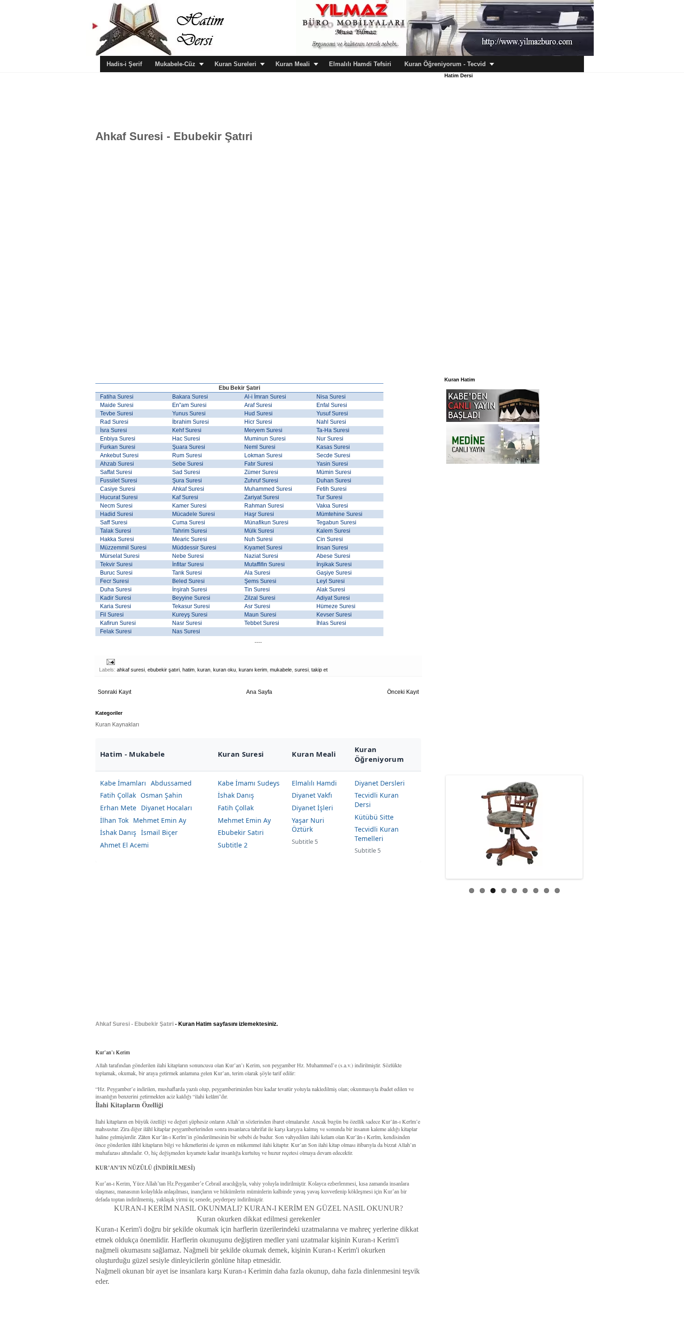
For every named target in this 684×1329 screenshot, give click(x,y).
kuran (203, 669)
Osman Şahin (161, 795)
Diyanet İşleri (312, 807)
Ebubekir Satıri (241, 832)
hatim (188, 669)
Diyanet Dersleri (380, 783)
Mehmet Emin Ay (159, 820)
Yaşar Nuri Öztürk (308, 825)
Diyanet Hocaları (166, 807)
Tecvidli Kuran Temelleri (377, 834)
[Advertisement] (264, 94)
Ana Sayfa (259, 692)
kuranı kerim (253, 669)
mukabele (281, 669)
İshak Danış (118, 832)
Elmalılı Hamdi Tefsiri (360, 64)
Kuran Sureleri (235, 64)
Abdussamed (171, 783)
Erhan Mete (118, 807)
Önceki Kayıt (403, 692)
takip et (319, 669)
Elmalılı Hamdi (314, 783)
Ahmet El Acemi (124, 845)
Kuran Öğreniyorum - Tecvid (445, 64)
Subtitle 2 (233, 845)
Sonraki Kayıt (114, 692)
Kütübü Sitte (374, 817)
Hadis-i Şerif (124, 64)
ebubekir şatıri (164, 669)
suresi (301, 669)
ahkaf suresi (131, 669)
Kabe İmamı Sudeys (249, 783)
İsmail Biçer (159, 832)
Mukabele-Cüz (175, 64)
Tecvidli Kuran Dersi (377, 800)
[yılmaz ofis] (445, 54)
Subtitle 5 (305, 841)
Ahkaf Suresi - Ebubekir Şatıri (134, 1024)
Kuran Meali (292, 64)
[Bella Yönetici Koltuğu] (514, 823)
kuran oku (224, 669)
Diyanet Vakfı (312, 795)
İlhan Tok (114, 820)
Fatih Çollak (118, 795)
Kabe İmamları (123, 783)
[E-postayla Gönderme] (110, 661)
